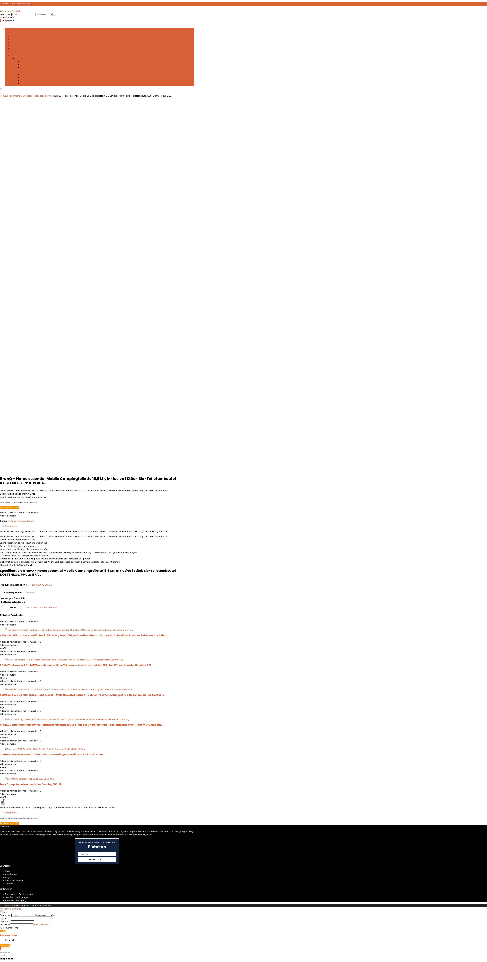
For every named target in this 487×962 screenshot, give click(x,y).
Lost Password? (41, 924)
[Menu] (1, 89)
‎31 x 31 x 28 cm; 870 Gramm (39, 584)
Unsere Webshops (14, 880)
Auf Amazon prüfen (9, 507)
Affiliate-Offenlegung (15, 900)
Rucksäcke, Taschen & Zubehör (35, 74)
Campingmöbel (18, 36)
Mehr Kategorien (18, 55)
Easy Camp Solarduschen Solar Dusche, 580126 (31, 784)
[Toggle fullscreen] (4, 952)
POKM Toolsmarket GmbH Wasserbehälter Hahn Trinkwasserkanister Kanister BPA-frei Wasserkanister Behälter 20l (75, 665)
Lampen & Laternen (30, 67)
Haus (7, 871)
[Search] (1, 93)
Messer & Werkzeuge (30, 70)
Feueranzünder (17, 42)
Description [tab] (11, 526)
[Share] (6, 952)
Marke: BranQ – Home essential (41, 607)
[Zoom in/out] (1, 952)
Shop (8, 95)
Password (5, 924)
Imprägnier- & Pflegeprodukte (35, 61)
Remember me (10, 927)
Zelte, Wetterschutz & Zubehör (35, 83)
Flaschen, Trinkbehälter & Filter (25, 45)
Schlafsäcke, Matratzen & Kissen (36, 77)
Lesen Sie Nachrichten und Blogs (16, 3)
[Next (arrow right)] (4, 955)
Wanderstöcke (27, 80)
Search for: (5, 14)
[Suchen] (54, 915)
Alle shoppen (11, 874)
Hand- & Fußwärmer (20, 51)
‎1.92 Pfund (30, 592)
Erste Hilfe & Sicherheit (21, 39)
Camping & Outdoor (21, 95)
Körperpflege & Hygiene (32, 64)
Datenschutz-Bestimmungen (19, 894)
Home (3, 95)
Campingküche (17, 32)
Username (5, 921)
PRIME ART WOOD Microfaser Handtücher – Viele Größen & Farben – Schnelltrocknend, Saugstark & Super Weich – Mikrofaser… (82, 695)
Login (3, 931)
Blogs (7, 877)
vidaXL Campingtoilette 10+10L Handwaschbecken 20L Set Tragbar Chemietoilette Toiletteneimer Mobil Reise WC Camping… (81, 725)
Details (35, 502)
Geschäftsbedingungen (17, 897)
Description (11, 812)
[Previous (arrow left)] (1, 955)
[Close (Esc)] (9, 952)
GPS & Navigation (18, 48)
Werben (9, 883)
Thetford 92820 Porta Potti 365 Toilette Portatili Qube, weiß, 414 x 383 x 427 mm (51, 754)
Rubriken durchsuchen (16, 29)
